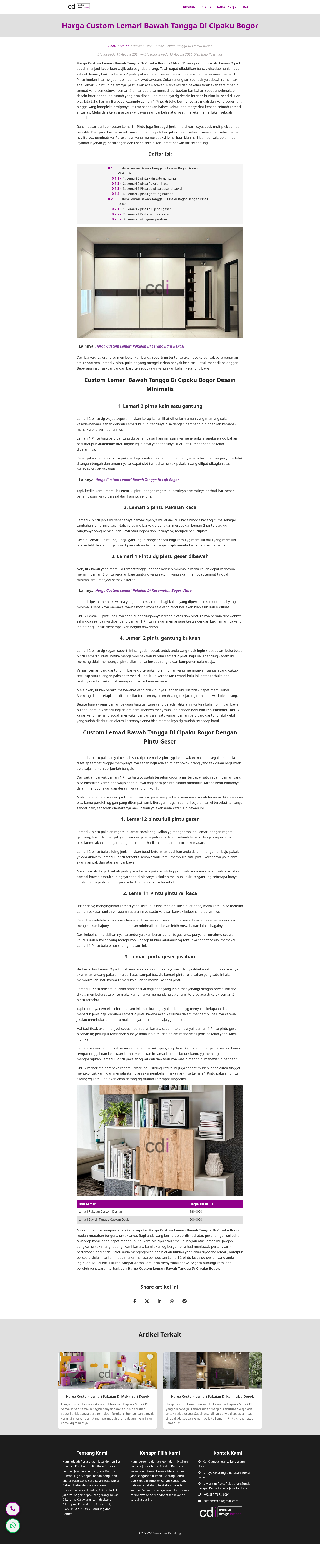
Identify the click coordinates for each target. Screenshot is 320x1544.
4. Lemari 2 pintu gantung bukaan (148, 194)
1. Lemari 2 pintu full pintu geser (147, 209)
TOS (245, 7)
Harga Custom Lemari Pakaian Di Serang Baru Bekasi (139, 346)
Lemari (125, 46)
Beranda (189, 7)
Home (112, 46)
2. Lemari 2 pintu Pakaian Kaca (146, 183)
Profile (206, 7)
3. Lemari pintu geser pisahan (145, 219)
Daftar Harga (226, 7)
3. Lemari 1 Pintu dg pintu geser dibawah (153, 188)
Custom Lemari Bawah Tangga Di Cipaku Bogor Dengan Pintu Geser (162, 201)
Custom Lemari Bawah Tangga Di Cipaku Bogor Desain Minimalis (157, 170)
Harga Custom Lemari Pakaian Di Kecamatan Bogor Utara (143, 590)
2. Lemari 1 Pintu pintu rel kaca (146, 214)
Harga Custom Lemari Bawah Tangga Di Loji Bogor (137, 479)
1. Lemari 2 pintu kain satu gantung (149, 178)
